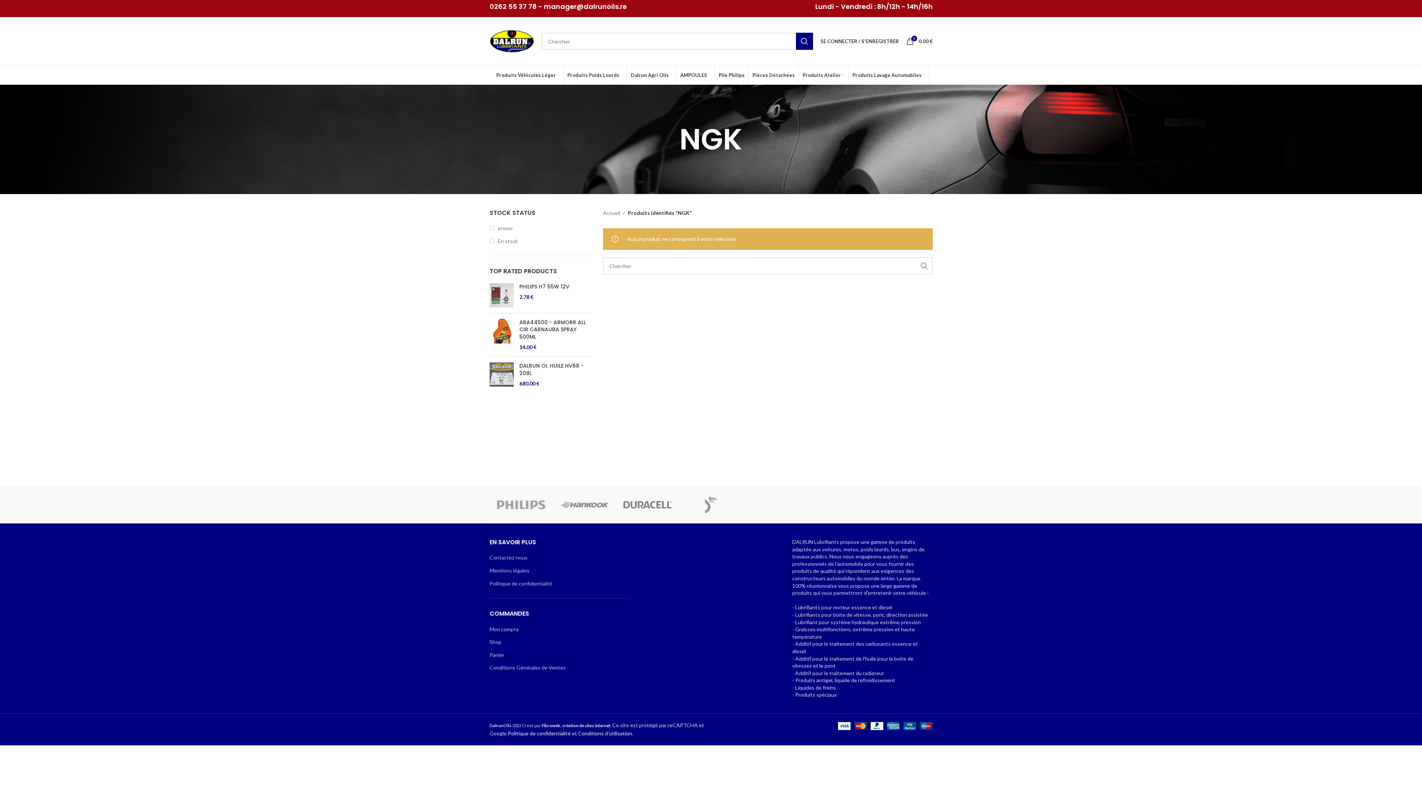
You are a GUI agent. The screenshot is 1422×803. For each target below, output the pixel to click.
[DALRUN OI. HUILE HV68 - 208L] (502, 374)
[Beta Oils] (710, 504)
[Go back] (670, 139)
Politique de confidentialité (521, 583)
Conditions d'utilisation (605, 733)
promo (505, 228)
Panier (497, 655)
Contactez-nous (509, 557)
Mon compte (504, 629)
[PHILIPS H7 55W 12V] (502, 295)
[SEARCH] (804, 41)
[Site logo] (512, 41)
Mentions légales (509, 570)
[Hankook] (584, 504)
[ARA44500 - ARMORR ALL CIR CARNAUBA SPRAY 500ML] (502, 335)
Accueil (611, 213)
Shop (496, 642)
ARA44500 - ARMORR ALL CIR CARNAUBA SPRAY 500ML (552, 330)
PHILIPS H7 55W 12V (544, 286)
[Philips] (521, 504)
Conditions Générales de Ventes (528, 667)
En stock (508, 241)
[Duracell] (647, 504)
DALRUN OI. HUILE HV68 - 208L (551, 369)
